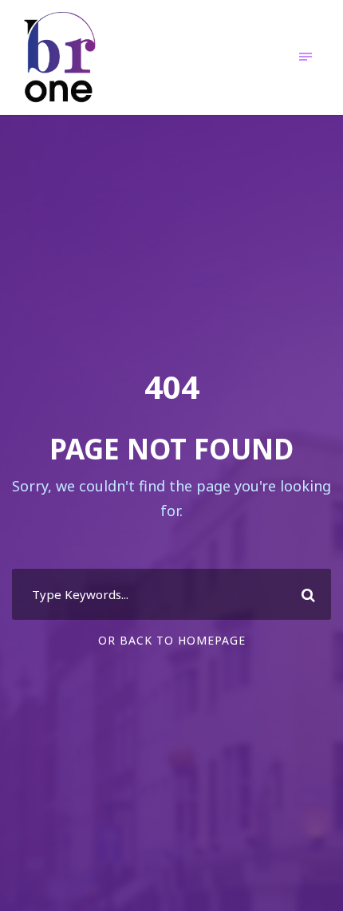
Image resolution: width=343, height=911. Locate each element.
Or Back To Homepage (172, 640)
